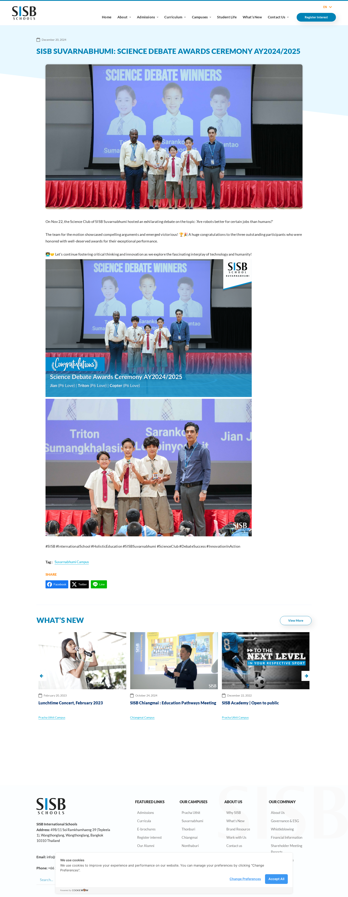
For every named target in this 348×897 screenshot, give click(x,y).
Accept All (276, 879)
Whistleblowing (282, 829)
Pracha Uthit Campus (143, 717)
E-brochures (146, 829)
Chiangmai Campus (50, 717)
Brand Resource (238, 829)
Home (106, 17)
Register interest (149, 837)
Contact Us (276, 17)
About (122, 17)
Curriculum (173, 17)
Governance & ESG (285, 821)
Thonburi (188, 829)
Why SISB (233, 812)
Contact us (234, 846)
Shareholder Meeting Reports (286, 849)
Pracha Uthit (191, 812)
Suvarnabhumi (192, 821)
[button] (306, 676)
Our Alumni (145, 846)
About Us (278, 812)
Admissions (146, 17)
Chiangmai (190, 837)
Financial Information (286, 837)
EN (325, 7)
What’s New (252, 17)
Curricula (144, 821)
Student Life (226, 17)
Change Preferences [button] (245, 879)
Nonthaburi (190, 846)
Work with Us (236, 837)
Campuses (200, 17)
